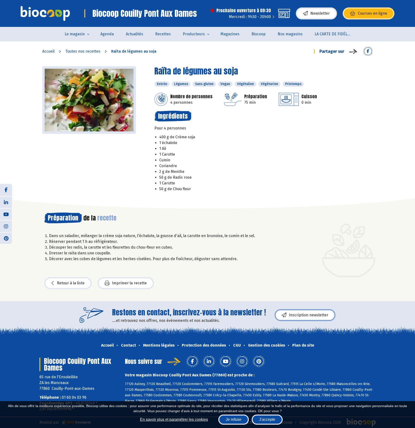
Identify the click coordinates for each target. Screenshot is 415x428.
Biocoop (258, 34)
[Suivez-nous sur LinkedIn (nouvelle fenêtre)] (6, 202)
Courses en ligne (372, 13)
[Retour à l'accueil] (45, 13)
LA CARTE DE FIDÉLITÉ (334, 34)
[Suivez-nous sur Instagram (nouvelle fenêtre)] (6, 226)
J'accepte (267, 419)
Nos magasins (290, 34)
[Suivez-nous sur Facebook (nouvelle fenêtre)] (6, 190)
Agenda (107, 34)
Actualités (134, 34)
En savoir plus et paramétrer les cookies (174, 419)
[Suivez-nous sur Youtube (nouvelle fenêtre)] (6, 214)
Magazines (229, 34)
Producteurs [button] (194, 34)
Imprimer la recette (129, 283)
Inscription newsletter (308, 315)
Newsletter (320, 13)
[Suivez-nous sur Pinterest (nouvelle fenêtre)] (6, 238)
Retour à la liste (71, 283)
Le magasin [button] (75, 34)
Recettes (163, 34)
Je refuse (233, 419)
